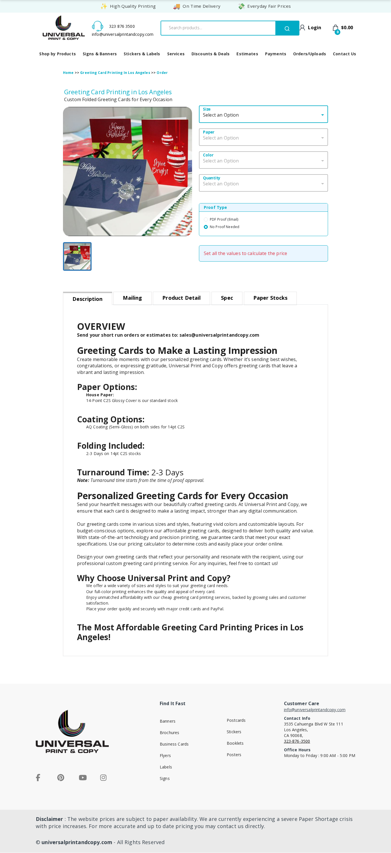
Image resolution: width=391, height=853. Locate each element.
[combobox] (217, 27)
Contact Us (344, 53)
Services (176, 53)
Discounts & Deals (210, 53)
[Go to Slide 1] (77, 256)
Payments (275, 53)
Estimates (247, 53)
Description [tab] (87, 298)
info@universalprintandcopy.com (123, 34)
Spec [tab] (227, 297)
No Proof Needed (224, 226)
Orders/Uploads (309, 53)
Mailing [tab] (132, 297)
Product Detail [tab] (181, 297)
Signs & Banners (100, 53)
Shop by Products (57, 53)
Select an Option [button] (221, 115)
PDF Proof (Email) (224, 219)
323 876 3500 (122, 26)
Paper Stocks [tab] (270, 297)
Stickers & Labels (142, 53)
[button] (127, 171)
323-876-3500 (297, 741)
